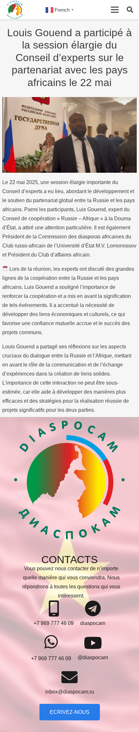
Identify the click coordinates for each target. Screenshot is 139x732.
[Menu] (115, 10)
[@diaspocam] (93, 643)
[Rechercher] (130, 9)
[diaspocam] (92, 608)
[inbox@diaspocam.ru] (69, 677)
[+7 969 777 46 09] (54, 608)
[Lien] (15, 9)
